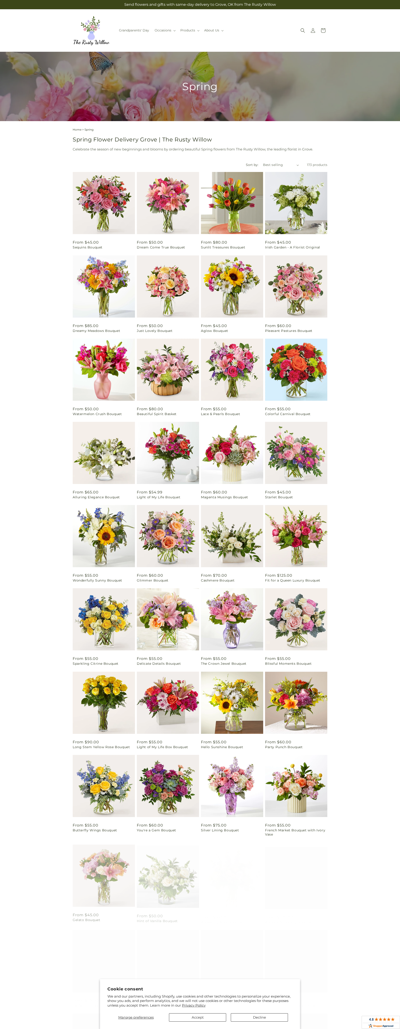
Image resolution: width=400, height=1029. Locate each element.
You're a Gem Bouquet (156, 830)
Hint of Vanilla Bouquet (157, 918)
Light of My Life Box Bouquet (162, 747)
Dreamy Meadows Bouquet (96, 331)
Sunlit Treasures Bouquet (223, 247)
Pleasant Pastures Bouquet (288, 331)
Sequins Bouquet (88, 247)
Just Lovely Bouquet (154, 331)
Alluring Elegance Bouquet (96, 497)
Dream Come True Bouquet (161, 247)
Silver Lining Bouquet (220, 830)
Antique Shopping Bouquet (289, 918)
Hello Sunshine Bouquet (222, 747)
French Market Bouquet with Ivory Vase (295, 832)
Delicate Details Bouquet (159, 664)
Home (77, 129)
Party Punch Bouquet (284, 747)
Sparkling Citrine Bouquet (96, 664)
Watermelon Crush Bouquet (97, 414)
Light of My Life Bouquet (158, 497)
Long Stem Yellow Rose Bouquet (101, 747)
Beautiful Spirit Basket (157, 414)
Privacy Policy (194, 1005)
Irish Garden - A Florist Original (292, 247)
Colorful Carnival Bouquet (288, 414)
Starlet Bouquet (279, 497)
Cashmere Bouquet (218, 580)
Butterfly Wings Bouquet (95, 830)
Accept (198, 1017)
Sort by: (252, 165)
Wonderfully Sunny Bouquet (97, 580)
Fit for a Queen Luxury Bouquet (292, 580)
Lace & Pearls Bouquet (220, 414)
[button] (165, 30)
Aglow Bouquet (214, 331)
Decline (259, 1017)
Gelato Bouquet (86, 918)
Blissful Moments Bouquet (288, 664)
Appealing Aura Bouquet (222, 918)
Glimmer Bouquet (153, 580)
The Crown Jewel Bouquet (224, 664)
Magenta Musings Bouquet (224, 497)
